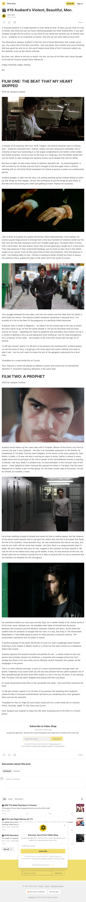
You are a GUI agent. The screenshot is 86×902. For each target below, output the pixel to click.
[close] (64, 825)
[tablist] (11, 771)
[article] (43, 809)
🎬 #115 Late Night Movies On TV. (17, 819)
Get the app (54, 892)
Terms (47, 886)
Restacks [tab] (16, 771)
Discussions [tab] (19, 799)
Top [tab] (4, 799)
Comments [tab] (7, 771)
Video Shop (11, 15)
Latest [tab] (10, 799)
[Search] (82, 799)
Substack (32, 897)
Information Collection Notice (42, 859)
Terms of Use (53, 856)
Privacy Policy (59, 859)
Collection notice (57, 886)
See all (6, 849)
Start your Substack (37, 892)
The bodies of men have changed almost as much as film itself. (26, 808)
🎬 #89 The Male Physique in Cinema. (19, 805)
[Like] (4, 22)
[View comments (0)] (9, 22)
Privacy (41, 886)
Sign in (80, 3)
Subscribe (70, 4)
